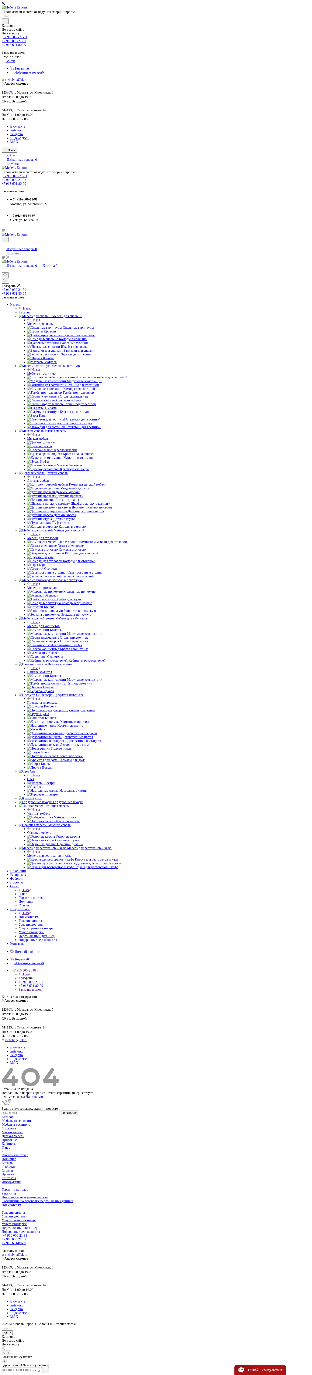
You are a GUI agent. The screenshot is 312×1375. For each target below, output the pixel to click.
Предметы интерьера (42, 702)
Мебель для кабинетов (43, 626)
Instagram (16, 130)
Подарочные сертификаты (21, 1231)
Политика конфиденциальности (25, 1197)
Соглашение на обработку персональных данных (37, 1201)
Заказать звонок (30, 989)
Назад (27, 308)
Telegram (16, 134)
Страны (7, 1170)
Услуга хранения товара (19, 1220)
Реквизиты (9, 1193)
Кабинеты (9, 1143)
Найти (7, 1332)
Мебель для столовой (42, 538)
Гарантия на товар (15, 1155)
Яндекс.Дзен (19, 138)
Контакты (9, 1178)
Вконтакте (17, 126)
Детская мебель (38, 480)
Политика (9, 1159)
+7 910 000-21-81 (15, 37)
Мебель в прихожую (42, 587)
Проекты (8, 1174)
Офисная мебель (39, 832)
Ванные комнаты (39, 672)
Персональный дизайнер (20, 1228)
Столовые (9, 1128)
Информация (11, 1182)
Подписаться (68, 1112)
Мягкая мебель (38, 438)
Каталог (24, 312)
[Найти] (5, 21)
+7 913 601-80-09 (14, 45)
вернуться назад (13, 1096)
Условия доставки (15, 1216)
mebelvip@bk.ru (16, 79)
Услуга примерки (14, 1224)
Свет (30, 779)
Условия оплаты (13, 1212)
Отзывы (7, 1163)
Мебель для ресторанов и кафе (49, 855)
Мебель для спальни (41, 323)
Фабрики (8, 1166)
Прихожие (9, 1140)
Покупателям (28, 917)
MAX (14, 141)
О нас (23, 894)
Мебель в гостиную (41, 373)
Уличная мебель (38, 813)
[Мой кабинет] (4, 245)
